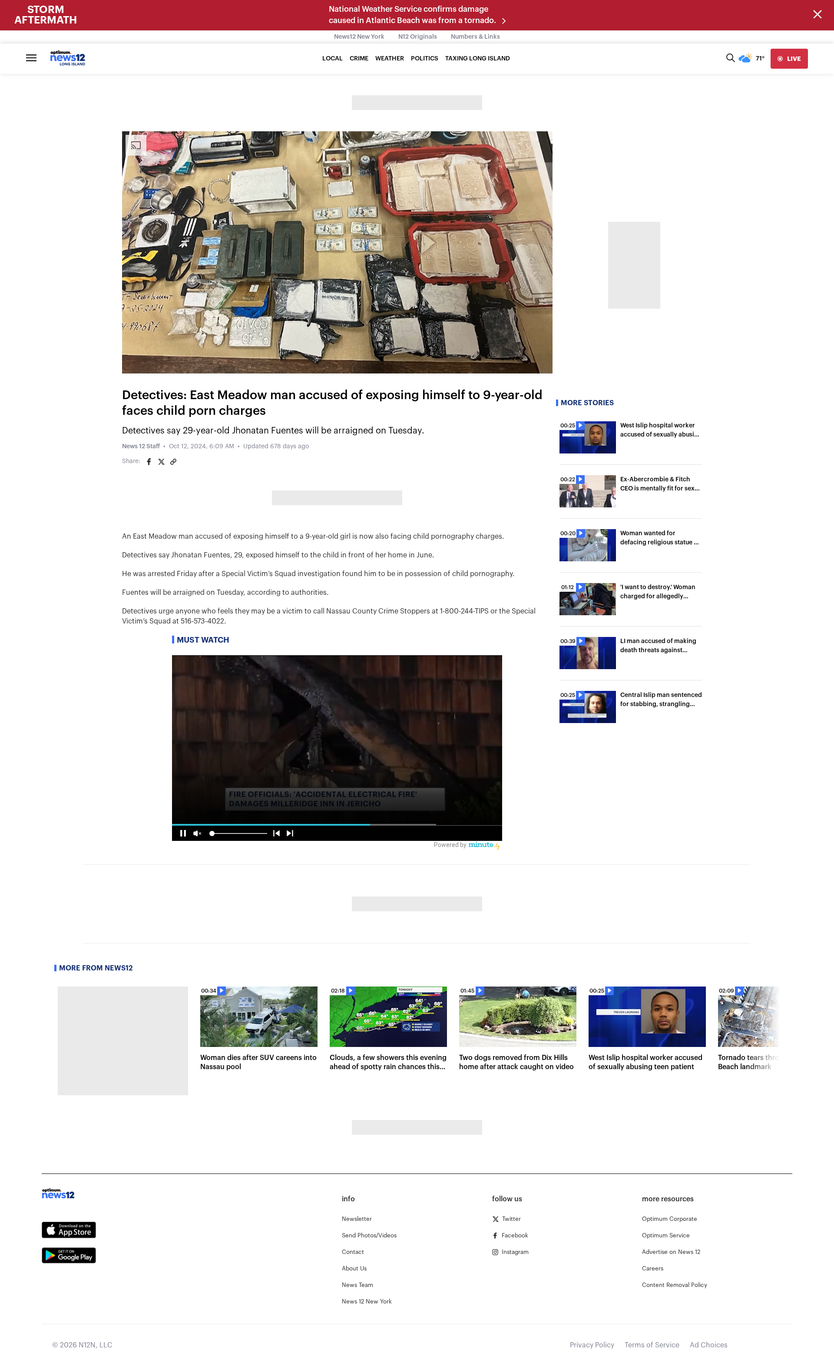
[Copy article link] (173, 461)
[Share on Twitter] (161, 461)
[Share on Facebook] (149, 461)
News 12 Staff (141, 446)
